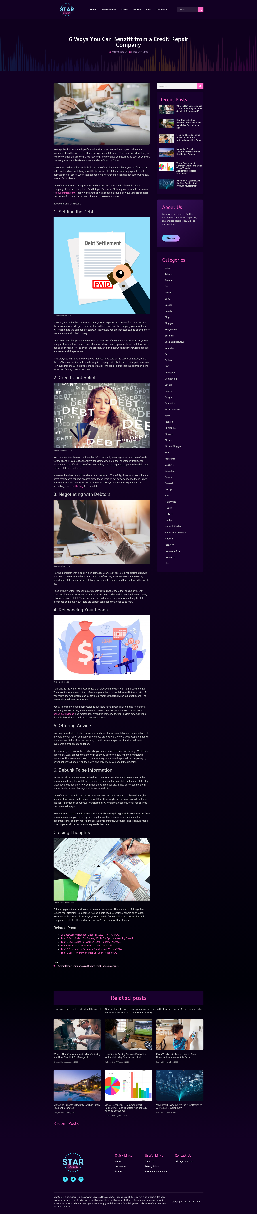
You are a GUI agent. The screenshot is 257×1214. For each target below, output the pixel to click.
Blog (167, 317)
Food (167, 452)
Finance (169, 434)
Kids (167, 563)
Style (148, 9)
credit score (89, 965)
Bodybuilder (171, 329)
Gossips (169, 489)
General (169, 483)
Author (168, 292)
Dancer (168, 390)
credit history (77, 486)
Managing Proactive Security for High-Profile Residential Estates (188, 152)
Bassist (168, 304)
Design (168, 397)
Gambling (170, 470)
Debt (98, 965)
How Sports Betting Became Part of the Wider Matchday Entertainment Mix (188, 124)
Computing (171, 378)
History (169, 514)
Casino (168, 360)
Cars (167, 354)
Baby (167, 298)
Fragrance (170, 458)
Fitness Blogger (173, 446)
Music (124, 9)
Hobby (168, 520)
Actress (168, 274)
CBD (167, 366)
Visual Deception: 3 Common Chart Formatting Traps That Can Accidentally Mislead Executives (189, 168)
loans (104, 965)
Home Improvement (175, 532)
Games (168, 477)
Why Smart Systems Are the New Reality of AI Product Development (188, 183)
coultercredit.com (65, 192)
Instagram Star (173, 550)
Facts (167, 415)
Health (168, 507)
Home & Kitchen (173, 526)
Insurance (170, 557)
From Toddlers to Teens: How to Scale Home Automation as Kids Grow (188, 137)
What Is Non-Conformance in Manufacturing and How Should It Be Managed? (189, 108)
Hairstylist (170, 501)
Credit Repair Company (70, 965)
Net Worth (161, 9)
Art (166, 286)
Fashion (137, 9)
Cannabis (169, 347)
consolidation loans (64, 714)
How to (169, 538)
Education (170, 403)
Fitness (168, 440)
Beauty (168, 311)
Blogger (169, 323)
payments (113, 965)
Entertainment (109, 9)
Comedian (170, 372)
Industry (169, 544)
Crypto (168, 384)
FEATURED (170, 427)
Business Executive (174, 341)
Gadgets (169, 464)
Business (169, 335)
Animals (169, 280)
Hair (167, 495)
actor (167, 267)
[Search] (200, 9)
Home (93, 9)
